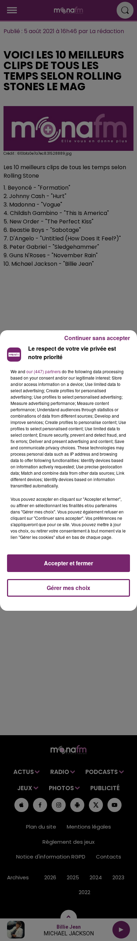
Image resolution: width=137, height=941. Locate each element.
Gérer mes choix (68, 588)
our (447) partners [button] (43, 371)
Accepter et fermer (68, 563)
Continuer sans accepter (97, 338)
